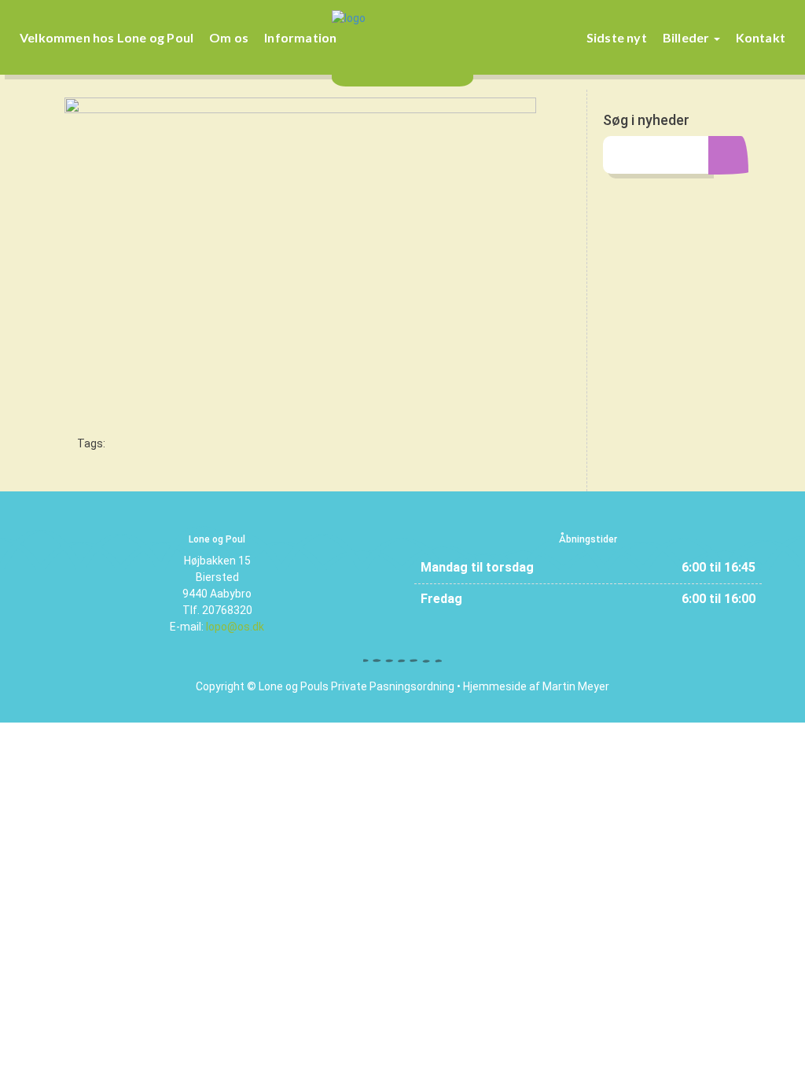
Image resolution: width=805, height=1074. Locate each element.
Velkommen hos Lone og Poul (106, 37)
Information (300, 37)
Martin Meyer (575, 686)
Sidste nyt (616, 37)
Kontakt (760, 37)
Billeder (687, 37)
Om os (228, 37)
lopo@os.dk (235, 626)
